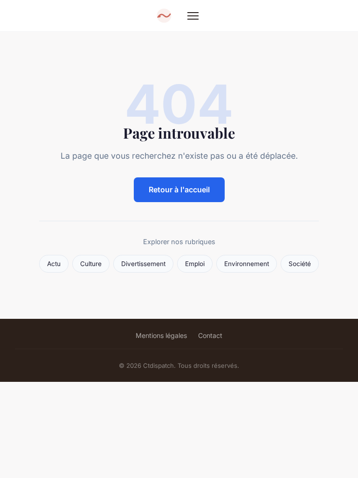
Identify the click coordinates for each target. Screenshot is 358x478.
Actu (54, 263)
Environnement (246, 263)
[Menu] (193, 15)
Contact (210, 335)
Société (300, 263)
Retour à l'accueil (179, 189)
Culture (91, 263)
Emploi (195, 263)
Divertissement (143, 263)
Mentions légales (161, 335)
